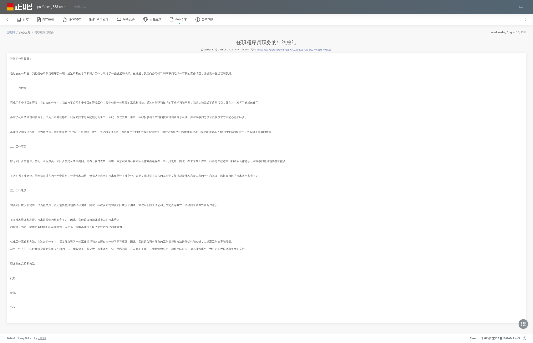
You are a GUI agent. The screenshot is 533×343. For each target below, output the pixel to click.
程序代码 (289, 49)
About (473, 338)
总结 (296, 49)
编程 (275, 49)
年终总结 (318, 49)
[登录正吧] (521, 7)
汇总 (306, 49)
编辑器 (281, 49)
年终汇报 (327, 49)
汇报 (301, 49)
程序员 (260, 49)
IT (255, 49)
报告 (311, 49)
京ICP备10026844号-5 (506, 338)
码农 (266, 49)
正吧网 (11, 32)
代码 (271, 49)
